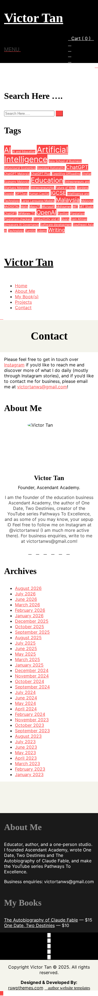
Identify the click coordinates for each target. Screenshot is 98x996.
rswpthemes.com (25, 988)
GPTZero (21, 194)
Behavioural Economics (20, 168)
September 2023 (32, 730)
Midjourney (63, 206)
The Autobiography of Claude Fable (41, 920)
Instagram (14, 365)
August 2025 (28, 637)
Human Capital (39, 194)
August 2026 (28, 588)
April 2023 (26, 758)
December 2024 (31, 670)
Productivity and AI (46, 219)
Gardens (82, 188)
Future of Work (65, 188)
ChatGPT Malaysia (17, 174)
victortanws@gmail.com (42, 386)
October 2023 (29, 725)
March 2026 (27, 604)
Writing (56, 230)
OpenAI (46, 212)
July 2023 (25, 741)
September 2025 (32, 632)
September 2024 (32, 687)
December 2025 (31, 621)
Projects (23, 302)
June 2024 (26, 698)
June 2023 (26, 747)
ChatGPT (77, 167)
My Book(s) (27, 296)
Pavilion (63, 213)
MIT (75, 206)
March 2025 (27, 659)
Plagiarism (77, 213)
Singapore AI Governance (21, 224)
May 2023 (25, 752)
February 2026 (30, 610)
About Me (25, 291)
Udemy (42, 231)
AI (7, 149)
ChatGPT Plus (40, 174)
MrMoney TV (26, 213)
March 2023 (27, 763)
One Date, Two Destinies (29, 925)
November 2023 (32, 719)
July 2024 (25, 692)
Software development (56, 224)
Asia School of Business (65, 161)
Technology (16, 231)
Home (21, 285)
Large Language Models (37, 201)
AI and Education (23, 151)
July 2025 (25, 643)
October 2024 (29, 681)
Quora (65, 219)
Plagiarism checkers (18, 219)
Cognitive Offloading (66, 174)
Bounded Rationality (51, 168)
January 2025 (29, 665)
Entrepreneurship (42, 188)
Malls (24, 206)
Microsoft (48, 206)
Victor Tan (33, 17)
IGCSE (58, 193)
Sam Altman (79, 219)
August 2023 (28, 736)
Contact (23, 307)
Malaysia (68, 199)
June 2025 (26, 648)
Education (47, 180)
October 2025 (29, 626)
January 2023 (29, 774)
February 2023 (30, 769)
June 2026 (26, 599)
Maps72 (34, 206)
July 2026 (25, 593)
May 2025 (25, 654)
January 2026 (29, 615)
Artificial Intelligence (36, 154)
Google (9, 194)
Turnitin (30, 231)
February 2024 (30, 714)
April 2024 (26, 708)
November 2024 (32, 676)
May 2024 (25, 703)
